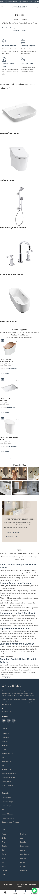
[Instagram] (9, 721)
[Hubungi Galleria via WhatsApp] (34, 890)
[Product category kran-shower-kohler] (19, 256)
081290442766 (6, 711)
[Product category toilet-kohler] (19, 161)
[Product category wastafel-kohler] (19, 115)
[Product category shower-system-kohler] (19, 209)
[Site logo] (19, 6)
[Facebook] (4, 721)
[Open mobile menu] (2, 7)
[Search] (37, 7)
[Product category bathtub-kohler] (19, 302)
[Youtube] (14, 721)
